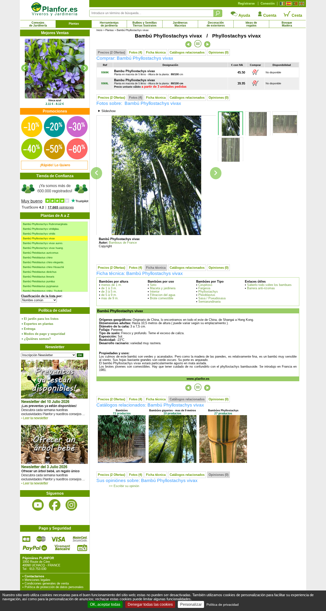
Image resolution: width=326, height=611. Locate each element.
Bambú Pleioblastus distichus (40, 271)
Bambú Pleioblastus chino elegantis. (43, 262)
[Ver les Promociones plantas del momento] (54, 168)
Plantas (74, 23)
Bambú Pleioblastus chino (38, 257)
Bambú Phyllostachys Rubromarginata (45, 224)
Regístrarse (246, 3)
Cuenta (269, 15)
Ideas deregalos (251, 24)
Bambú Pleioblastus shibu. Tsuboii (42, 290)
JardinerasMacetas (180, 24)
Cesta (296, 15)
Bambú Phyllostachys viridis (39, 233)
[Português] (294, 3)
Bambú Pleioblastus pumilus (39, 281)
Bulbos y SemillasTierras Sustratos (144, 24)
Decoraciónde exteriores (216, 24)
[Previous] (24, 68)
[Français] (282, 3)
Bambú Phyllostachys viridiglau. (41, 228)
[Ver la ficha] (54, 68)
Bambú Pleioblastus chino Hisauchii (43, 267)
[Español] (288, 3)
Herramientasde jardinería (109, 24)
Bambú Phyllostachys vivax (39, 238)
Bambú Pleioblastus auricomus (40, 252)
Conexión (268, 3)
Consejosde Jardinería (38, 24)
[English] (301, 3)
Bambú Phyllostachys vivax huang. (43, 248)
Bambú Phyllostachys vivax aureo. (43, 243)
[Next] (84, 68)
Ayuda (244, 15)
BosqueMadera (287, 24)
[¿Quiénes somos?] (54, 196)
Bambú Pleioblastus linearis (38, 276)
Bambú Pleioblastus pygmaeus (40, 286)
